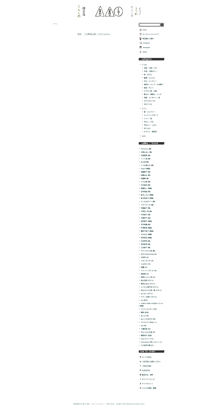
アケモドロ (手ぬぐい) (149, 322)
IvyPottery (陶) (146, 149)
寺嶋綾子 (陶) (145, 208)
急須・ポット (149, 88)
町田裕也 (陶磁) (146, 238)
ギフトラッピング (148, 379)
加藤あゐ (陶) (145, 175)
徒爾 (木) (144, 267)
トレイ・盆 (148, 118)
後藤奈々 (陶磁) (146, 188)
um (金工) (144, 300)
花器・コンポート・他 (152, 97)
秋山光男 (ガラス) (147, 280)
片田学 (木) (145, 257)
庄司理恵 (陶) (145, 191)
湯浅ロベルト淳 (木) (148, 277)
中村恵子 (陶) (145, 215)
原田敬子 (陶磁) (146, 221)
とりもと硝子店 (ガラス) (149, 287)
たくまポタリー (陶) (148, 201)
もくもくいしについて (151, 34)
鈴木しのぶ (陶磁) (147, 195)
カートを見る (146, 357)
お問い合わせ (110, 404)
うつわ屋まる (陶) (147, 165)
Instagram (146, 47)
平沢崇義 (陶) (145, 224)
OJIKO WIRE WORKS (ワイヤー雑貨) (151, 305)
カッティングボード (151, 115)
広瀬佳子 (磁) (145, 218)
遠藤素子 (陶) (145, 172)
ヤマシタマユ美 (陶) (148, 251)
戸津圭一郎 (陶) (146, 211)
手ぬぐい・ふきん (150, 125)
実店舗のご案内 (148, 38)
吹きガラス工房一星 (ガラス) (151, 290)
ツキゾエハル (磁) (147, 205)
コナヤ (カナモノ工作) (149, 309)
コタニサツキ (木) (147, 261)
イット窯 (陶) (145, 159)
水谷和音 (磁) (145, 241)
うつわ (144, 65)
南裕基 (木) (145, 274)
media (145, 52)
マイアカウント (147, 384)
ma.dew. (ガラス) (147, 293)
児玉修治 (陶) (145, 185)
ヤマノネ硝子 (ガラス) (149, 297)
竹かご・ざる (149, 122)
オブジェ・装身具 (150, 131)
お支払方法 (146, 370)
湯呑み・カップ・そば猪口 (153, 84)
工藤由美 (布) (145, 329)
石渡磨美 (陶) (145, 155)
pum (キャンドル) (147, 339)
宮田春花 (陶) (145, 244)
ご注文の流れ (146, 366)
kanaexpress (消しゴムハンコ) (151, 342)
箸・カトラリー (149, 112)
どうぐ (144, 108)
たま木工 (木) (145, 264)
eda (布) (143, 325)
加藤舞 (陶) (145, 178)
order (144, 136)
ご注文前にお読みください (151, 361)
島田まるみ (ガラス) (148, 284)
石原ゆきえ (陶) (146, 152)
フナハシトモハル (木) (149, 270)
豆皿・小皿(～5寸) (150, 68)
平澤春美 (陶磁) (146, 228)
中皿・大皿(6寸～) (150, 71)
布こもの (147, 128)
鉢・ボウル (148, 74)
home (145, 30)
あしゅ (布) (145, 316)
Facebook (146, 43)
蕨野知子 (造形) (146, 335)
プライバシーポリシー (98, 404)
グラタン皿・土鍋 (150, 91)
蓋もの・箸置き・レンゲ (152, 94)
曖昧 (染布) (145, 312)
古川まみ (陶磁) (146, 234)
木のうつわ (148, 104)
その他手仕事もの (147, 345)
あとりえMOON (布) (148, 319)
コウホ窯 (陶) (145, 182)
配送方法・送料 (147, 375)
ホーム (55, 24)
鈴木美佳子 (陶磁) (147, 198)
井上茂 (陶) (145, 162)
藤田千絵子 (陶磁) (147, 231)
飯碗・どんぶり (149, 78)
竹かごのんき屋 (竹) (148, 332)
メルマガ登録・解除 (149, 388)
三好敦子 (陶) (145, 247)
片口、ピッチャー (150, 81)
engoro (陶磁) (145, 168)
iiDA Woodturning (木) (149, 254)
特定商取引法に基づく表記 (81, 404)
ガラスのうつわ (149, 101)
